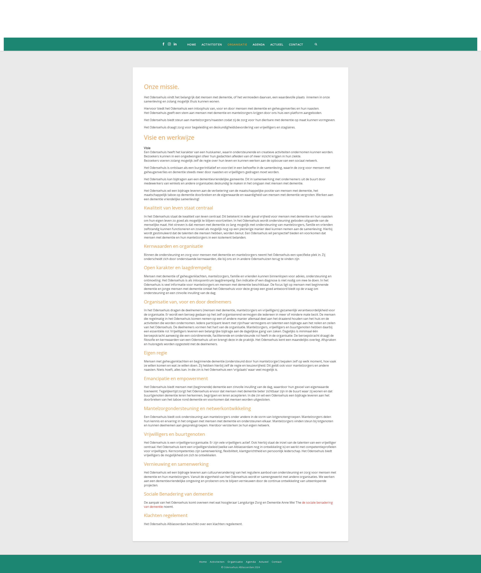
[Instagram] (169, 44)
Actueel (276, 44)
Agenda (259, 44)
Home (191, 44)
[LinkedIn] (175, 44)
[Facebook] (163, 44)
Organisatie (237, 44)
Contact (296, 44)
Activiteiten (212, 44)
